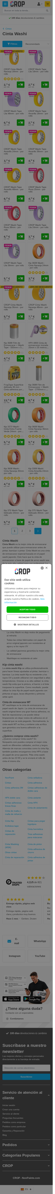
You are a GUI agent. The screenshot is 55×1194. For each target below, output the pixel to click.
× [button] (46, 568)
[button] (26, 624)
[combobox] (42, 568)
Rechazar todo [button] (27, 617)
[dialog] (26, 597)
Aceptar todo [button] (27, 609)
